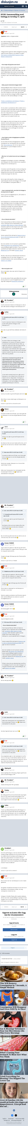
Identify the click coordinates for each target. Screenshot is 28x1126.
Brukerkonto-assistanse (17, 281)
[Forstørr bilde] (5, 272)
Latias (6, 312)
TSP (3, 21)
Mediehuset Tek (5, 250)
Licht (6, 712)
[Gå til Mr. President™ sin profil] (2, 301)
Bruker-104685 (9, 543)
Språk (4, 1118)
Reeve (6, 409)
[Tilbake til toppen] (14, 1110)
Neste (22, 27)
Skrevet (9, 33)
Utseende (10, 1118)
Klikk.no (20, 1122)
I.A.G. (6, 426)
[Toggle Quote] (3, 317)
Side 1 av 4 (14, 27)
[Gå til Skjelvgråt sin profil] (2, 769)
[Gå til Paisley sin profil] (2, 791)
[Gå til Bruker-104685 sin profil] (2, 544)
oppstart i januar (19, 250)
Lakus (6, 805)
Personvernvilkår (20, 1118)
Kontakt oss (7, 1120)
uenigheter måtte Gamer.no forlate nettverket (12, 225)
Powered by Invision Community (14, 1123)
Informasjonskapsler (16, 1120)
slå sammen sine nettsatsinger (11, 245)
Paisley (7, 790)
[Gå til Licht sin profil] (2, 713)
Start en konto (14, 929)
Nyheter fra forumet (12, 22)
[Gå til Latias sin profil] (2, 313)
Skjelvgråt (8, 768)
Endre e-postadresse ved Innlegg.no (10, 101)
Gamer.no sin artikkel (6, 260)
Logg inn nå (14, 939)
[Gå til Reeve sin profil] (2, 410)
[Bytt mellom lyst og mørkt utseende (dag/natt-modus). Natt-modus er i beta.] (23, 1120)
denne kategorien (8, 145)
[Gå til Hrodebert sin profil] (2, 849)
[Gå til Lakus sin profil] (2, 806)
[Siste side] (26, 27)
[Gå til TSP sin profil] (2, 32)
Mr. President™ (9, 300)
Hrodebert (8, 848)
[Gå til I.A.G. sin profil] (2, 427)
